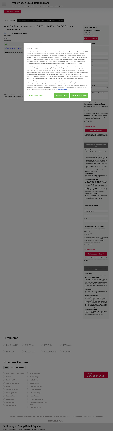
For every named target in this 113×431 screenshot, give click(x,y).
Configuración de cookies (35, 95)
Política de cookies (63, 89)
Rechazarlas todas (61, 95)
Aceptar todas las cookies (79, 95)
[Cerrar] (88, 45)
